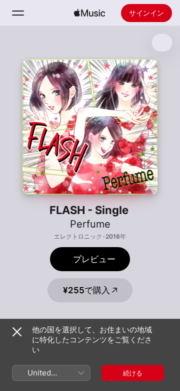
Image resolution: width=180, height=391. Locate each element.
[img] (89, 13)
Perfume (90, 224)
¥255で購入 (86, 290)
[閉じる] (17, 331)
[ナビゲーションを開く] (18, 13)
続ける (132, 373)
